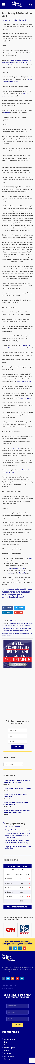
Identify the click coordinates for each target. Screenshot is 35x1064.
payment (30, 628)
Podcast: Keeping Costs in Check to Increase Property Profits (15, 796)
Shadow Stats (26, 470)
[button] (3, 4)
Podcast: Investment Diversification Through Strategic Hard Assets (15, 804)
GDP (18, 626)
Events (6, 1050)
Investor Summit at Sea (24, 381)
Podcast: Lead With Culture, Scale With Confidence (17, 789)
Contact (7, 1059)
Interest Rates (21, 907)
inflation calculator (25, 398)
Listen (6, 1042)
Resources (7, 1045)
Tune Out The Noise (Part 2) (13, 826)
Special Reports (9, 1048)
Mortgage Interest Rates (11, 860)
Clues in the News (20, 621)
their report (6, 113)
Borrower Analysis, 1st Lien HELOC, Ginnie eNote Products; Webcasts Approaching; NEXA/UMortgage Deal (17, 835)
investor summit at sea (20, 628)
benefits (12, 623)
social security (20, 633)
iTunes (10, 568)
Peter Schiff (16, 448)
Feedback (22, 573)
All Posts (12, 621)
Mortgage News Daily (15, 823)
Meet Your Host (9, 1039)
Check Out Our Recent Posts (11, 775)
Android (15, 568)
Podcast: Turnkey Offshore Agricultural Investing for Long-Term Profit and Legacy (16, 781)
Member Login (9, 1056)
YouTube (22, 568)
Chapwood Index (9, 472)
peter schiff (13, 631)
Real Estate (20, 631)
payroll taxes (5, 631)
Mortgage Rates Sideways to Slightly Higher (18, 830)
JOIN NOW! (17, 747)
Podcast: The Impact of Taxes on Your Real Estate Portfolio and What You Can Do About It (16, 812)
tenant (27, 633)
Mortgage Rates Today (17, 866)
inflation (27, 626)
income (22, 626)
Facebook (10, 573)
